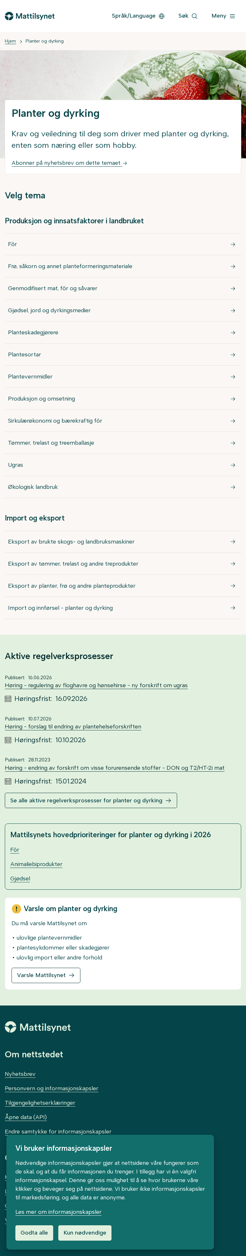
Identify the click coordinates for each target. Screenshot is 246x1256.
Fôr (12, 244)
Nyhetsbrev (20, 1073)
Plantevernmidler (30, 376)
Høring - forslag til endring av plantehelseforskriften (73, 726)
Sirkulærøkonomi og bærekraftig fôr (55, 420)
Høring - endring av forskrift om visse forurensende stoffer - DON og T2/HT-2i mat (115, 767)
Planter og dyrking (45, 41)
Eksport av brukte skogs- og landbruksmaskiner (71, 541)
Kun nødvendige (84, 1232)
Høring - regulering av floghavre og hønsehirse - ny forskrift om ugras (96, 685)
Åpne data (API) (26, 1117)
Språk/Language (134, 15)
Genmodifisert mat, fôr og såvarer (52, 288)
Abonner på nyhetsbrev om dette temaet (67, 162)
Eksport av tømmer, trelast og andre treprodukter (73, 563)
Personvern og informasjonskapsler (51, 1088)
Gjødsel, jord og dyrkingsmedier (49, 310)
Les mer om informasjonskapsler (58, 1211)
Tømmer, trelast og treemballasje (51, 442)
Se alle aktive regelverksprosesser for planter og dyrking (86, 800)
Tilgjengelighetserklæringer (40, 1102)
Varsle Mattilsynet (41, 975)
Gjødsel (20, 878)
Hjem (10, 41)
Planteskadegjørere (33, 332)
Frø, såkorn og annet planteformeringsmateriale (70, 266)
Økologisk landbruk (33, 486)
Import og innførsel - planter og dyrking (60, 607)
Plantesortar (24, 354)
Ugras (15, 464)
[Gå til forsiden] (29, 16)
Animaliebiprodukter (36, 864)
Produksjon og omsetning (41, 398)
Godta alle (34, 1232)
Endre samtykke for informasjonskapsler (58, 1131)
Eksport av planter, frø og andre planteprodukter (71, 585)
